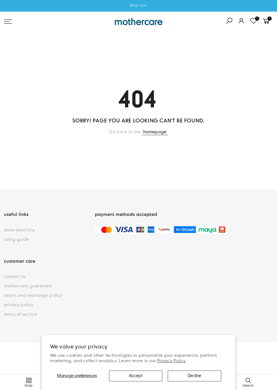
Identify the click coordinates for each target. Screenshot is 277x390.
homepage (155, 132)
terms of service (20, 314)
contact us (14, 277)
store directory (19, 230)
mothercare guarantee (28, 286)
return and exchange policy (33, 296)
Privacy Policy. (171, 361)
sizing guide (16, 240)
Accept (135, 376)
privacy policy (18, 305)
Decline (194, 376)
